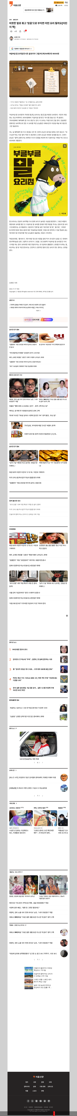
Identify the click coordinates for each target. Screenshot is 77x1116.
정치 (26, 1082)
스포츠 (35, 1091)
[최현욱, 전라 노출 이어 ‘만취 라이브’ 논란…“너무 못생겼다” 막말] (64, 943)
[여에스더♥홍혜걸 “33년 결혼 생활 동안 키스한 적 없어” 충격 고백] (64, 932)
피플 (26, 1091)
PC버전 (51, 1107)
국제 (50, 1082)
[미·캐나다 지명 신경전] (64, 788)
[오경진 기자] (11, 38)
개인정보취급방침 (38, 1107)
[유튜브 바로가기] (36, 1101)
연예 (42, 1091)
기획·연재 (12, 803)
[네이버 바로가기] (44, 1101)
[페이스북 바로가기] (28, 1101)
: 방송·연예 (15, 872)
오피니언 (11, 770)
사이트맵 (46, 1107)
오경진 (16, 37)
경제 (42, 1082)
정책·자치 (26, 1087)
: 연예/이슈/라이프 (17, 925)
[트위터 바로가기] (32, 1101)
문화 (10, 20)
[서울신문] (15, 3)
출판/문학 (15, 20)
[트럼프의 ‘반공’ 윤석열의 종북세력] (64, 777)
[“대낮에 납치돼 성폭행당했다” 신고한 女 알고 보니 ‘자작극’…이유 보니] (64, 953)
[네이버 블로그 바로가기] (48, 1101)
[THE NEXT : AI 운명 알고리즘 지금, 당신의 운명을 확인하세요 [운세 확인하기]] (38, 319)
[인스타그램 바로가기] (40, 1101)
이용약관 (31, 1107)
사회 (34, 1082)
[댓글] (25, 31)
